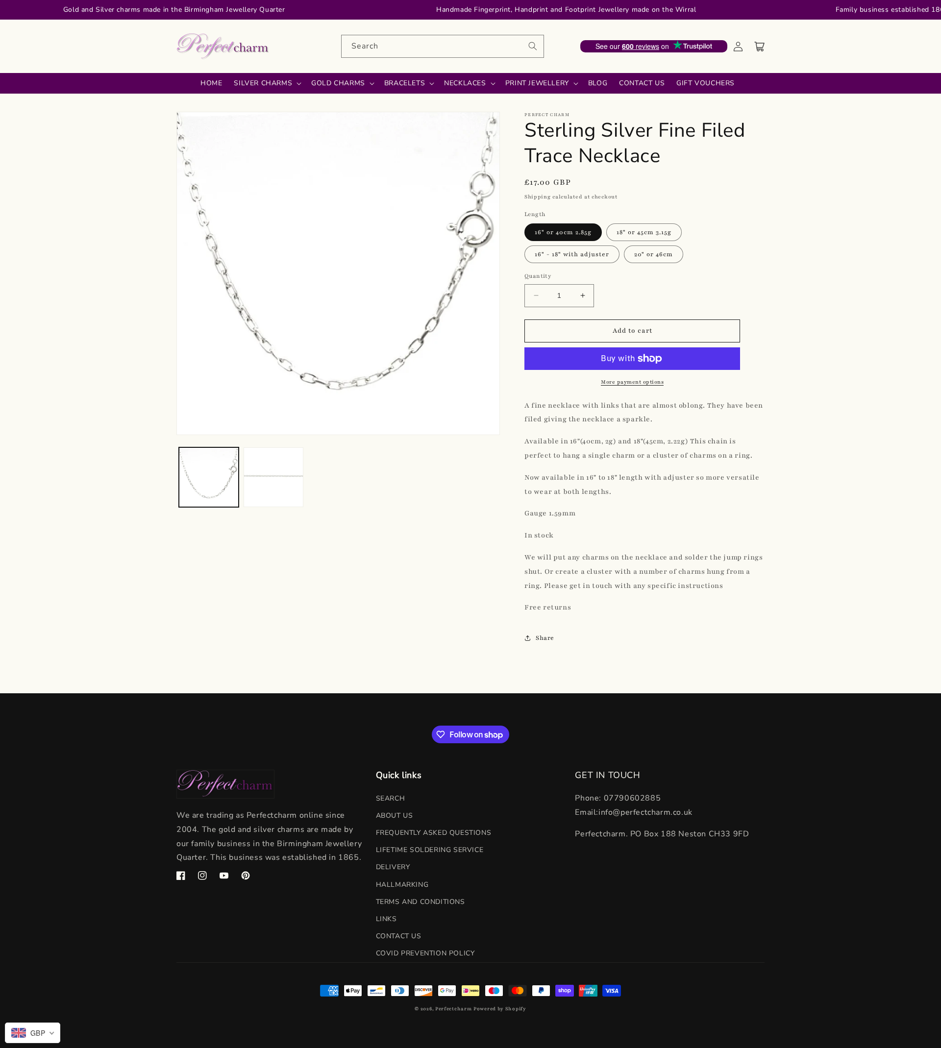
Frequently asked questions (434, 832)
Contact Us (398, 936)
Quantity (537, 276)
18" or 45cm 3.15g (644, 232)
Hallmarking (402, 884)
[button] (759, 46)
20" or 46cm (653, 254)
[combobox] (443, 46)
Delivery (393, 867)
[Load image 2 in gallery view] (273, 477)
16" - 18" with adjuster (572, 254)
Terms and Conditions (420, 901)
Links (386, 919)
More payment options (632, 382)
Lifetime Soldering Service (430, 849)
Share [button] (545, 638)
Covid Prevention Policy (425, 953)
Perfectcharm (453, 1008)
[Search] (533, 46)
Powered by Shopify (499, 1008)
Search (390, 798)
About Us (394, 815)
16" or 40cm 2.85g (563, 232)
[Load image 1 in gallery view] (209, 477)
